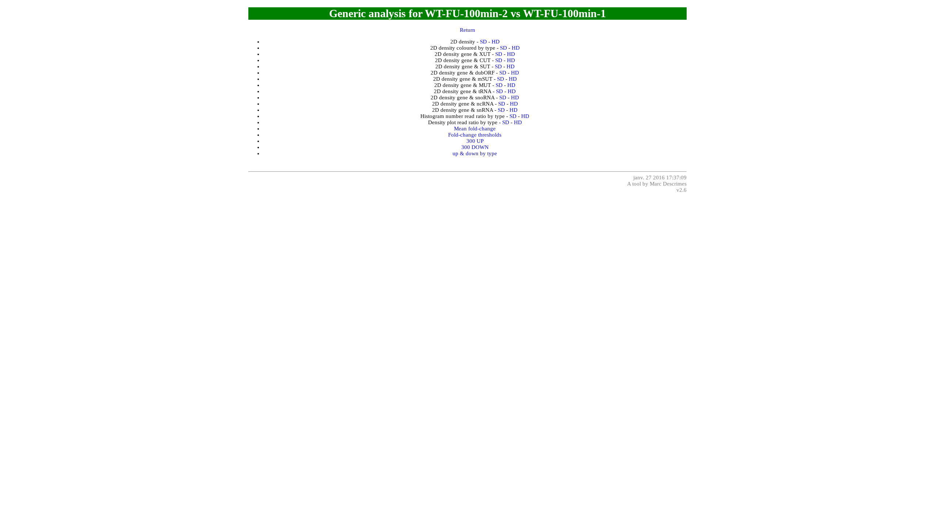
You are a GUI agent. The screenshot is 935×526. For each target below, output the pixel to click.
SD (483, 42)
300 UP (475, 141)
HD (496, 42)
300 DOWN (475, 147)
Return (467, 30)
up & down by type (475, 153)
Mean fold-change (475, 129)
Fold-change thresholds (474, 135)
